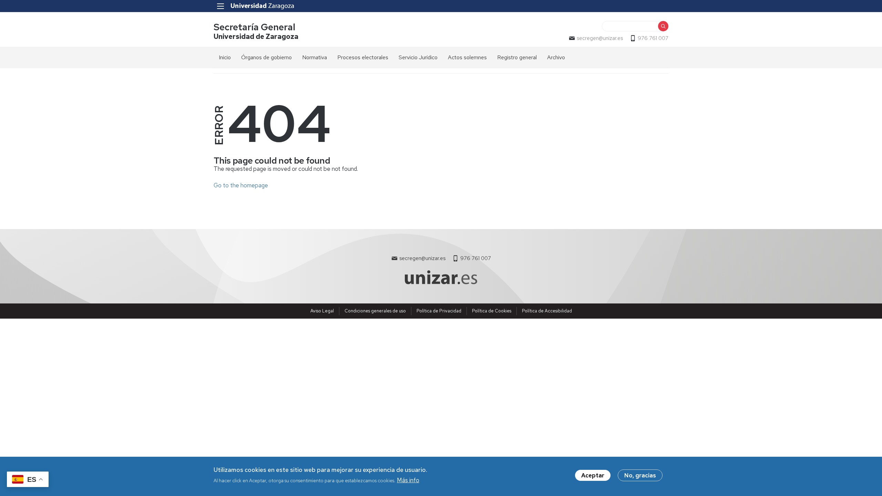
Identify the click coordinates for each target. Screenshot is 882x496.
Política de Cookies (491, 311)
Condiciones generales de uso (375, 311)
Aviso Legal (322, 311)
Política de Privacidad (439, 311)
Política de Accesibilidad (547, 311)
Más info (408, 480)
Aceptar (592, 475)
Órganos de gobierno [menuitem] (266, 57)
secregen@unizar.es (600, 38)
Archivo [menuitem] (556, 57)
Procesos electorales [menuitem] (362, 57)
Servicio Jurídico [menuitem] (418, 57)
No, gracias (640, 475)
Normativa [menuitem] (314, 57)
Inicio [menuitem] (225, 57)
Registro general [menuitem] (517, 57)
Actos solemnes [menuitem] (467, 57)
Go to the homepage (241, 185)
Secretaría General (254, 27)
